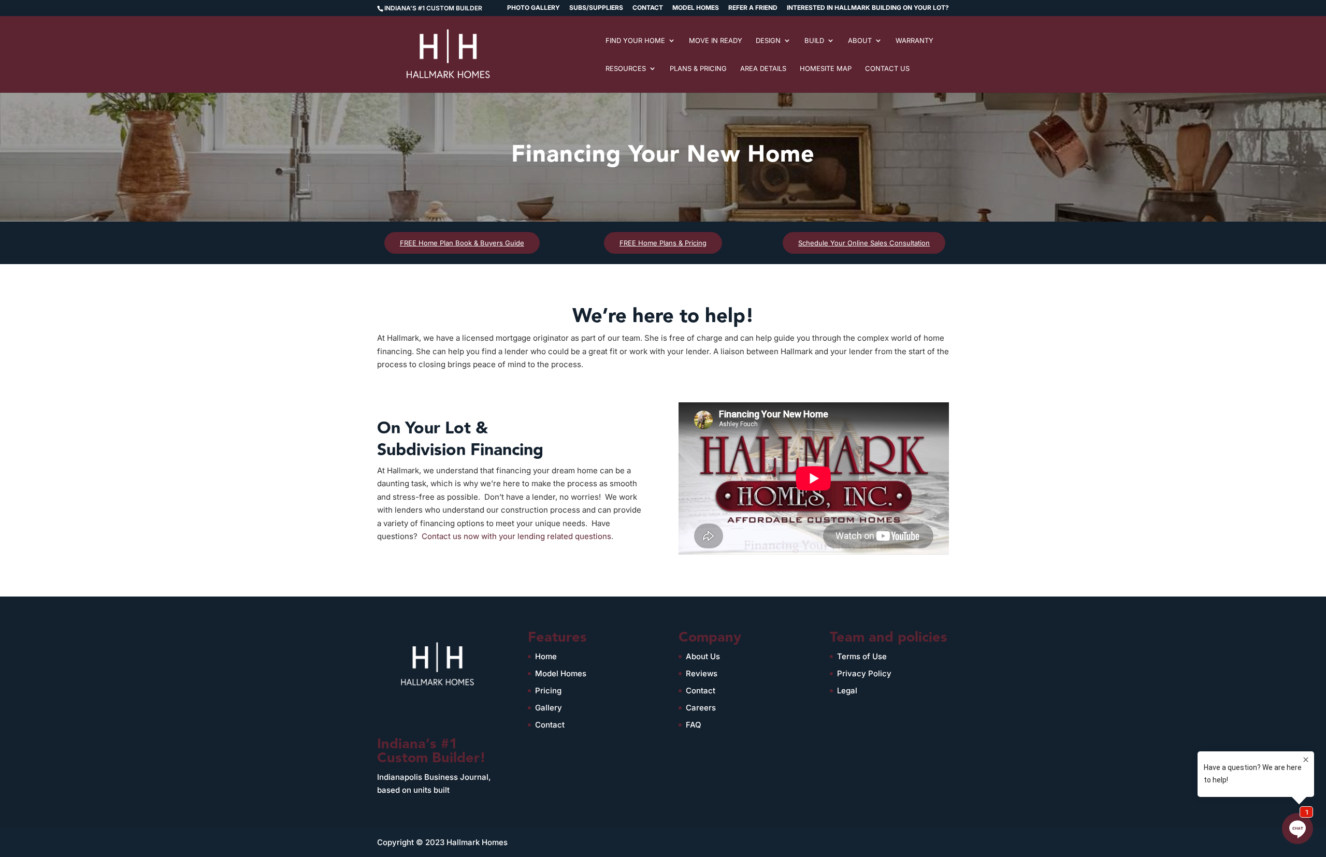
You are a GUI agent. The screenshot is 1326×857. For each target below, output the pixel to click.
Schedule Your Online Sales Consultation (864, 243)
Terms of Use (862, 656)
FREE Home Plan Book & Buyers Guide (462, 243)
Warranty (914, 41)
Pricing (548, 690)
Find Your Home (635, 41)
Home (546, 656)
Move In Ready (715, 41)
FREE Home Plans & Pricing (663, 243)
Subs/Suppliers (596, 8)
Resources (626, 68)
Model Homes (695, 8)
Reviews (701, 673)
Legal (847, 690)
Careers (701, 708)
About (860, 41)
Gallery (548, 708)
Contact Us (887, 68)
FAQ (693, 725)
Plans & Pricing (698, 68)
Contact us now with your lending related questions (516, 536)
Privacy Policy (864, 673)
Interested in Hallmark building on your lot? (868, 8)
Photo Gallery (533, 8)
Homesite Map (826, 68)
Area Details (763, 68)
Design (768, 41)
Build (814, 41)
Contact (647, 8)
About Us (703, 656)
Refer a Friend (752, 8)
